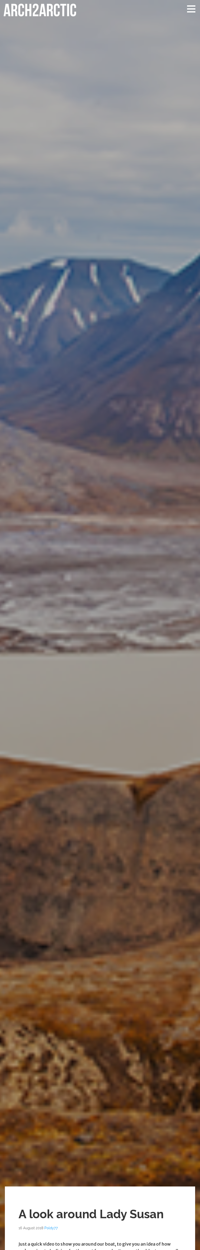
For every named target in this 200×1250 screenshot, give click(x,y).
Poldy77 (51, 1228)
